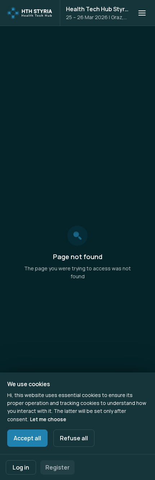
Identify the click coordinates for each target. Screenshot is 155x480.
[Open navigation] (142, 13)
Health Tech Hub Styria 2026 (97, 9)
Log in (21, 467)
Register (57, 467)
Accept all (27, 438)
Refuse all (74, 438)
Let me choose (48, 419)
